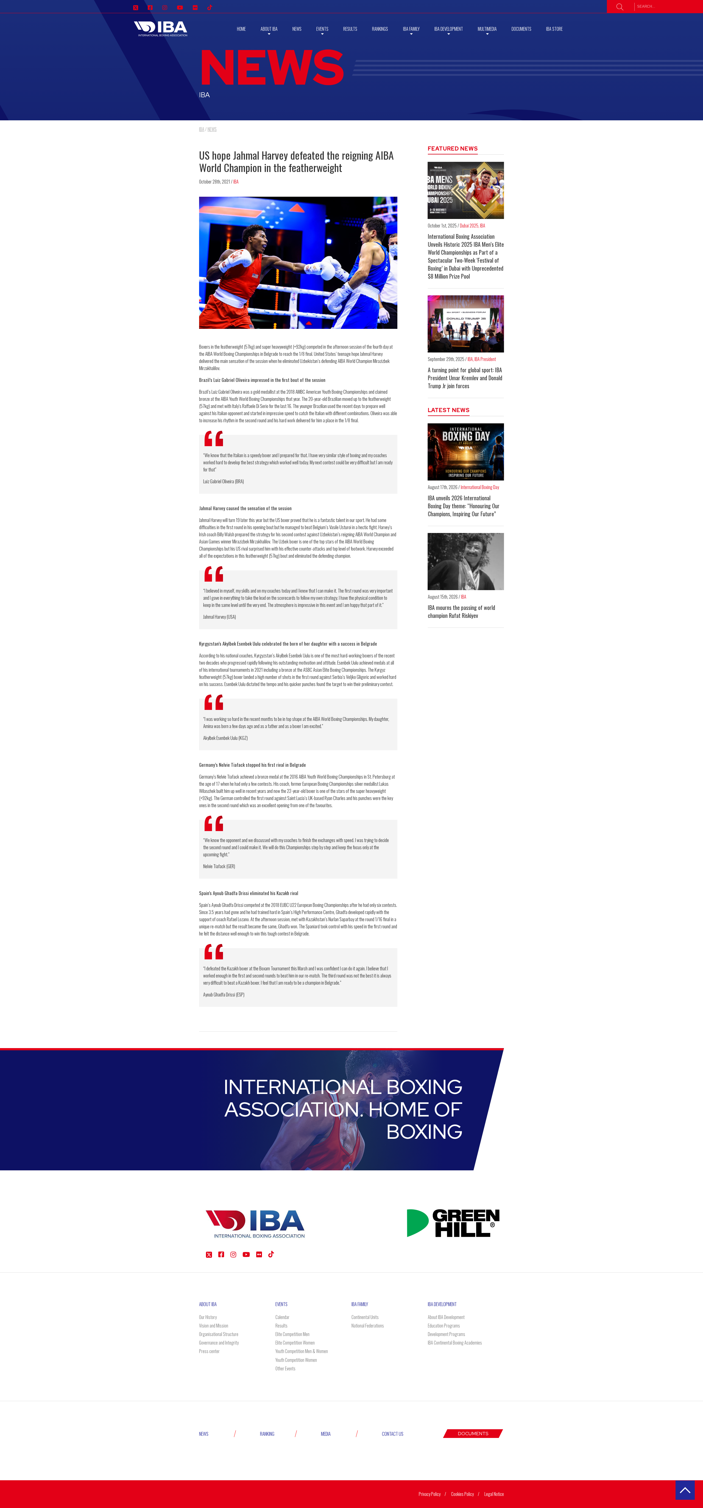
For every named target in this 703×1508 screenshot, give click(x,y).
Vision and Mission (213, 1325)
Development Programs (446, 1334)
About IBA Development (446, 1317)
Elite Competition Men (292, 1334)
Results (350, 29)
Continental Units (365, 1317)
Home (241, 29)
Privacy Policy (429, 1494)
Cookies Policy (462, 1494)
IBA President (485, 359)
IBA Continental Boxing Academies (455, 1342)
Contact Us (392, 1433)
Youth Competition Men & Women (301, 1351)
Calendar (282, 1317)
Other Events (285, 1368)
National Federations (368, 1325)
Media (326, 1433)
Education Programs (444, 1325)
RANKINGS (380, 29)
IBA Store (554, 29)
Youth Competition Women (296, 1360)
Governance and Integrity (219, 1342)
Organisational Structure (218, 1334)
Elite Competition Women (295, 1342)
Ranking (267, 1433)
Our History (208, 1317)
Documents (521, 29)
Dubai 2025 (469, 225)
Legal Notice (494, 1494)
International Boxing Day (480, 487)
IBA (236, 181)
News (297, 29)
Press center (209, 1351)
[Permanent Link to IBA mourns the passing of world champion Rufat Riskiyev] (466, 561)
